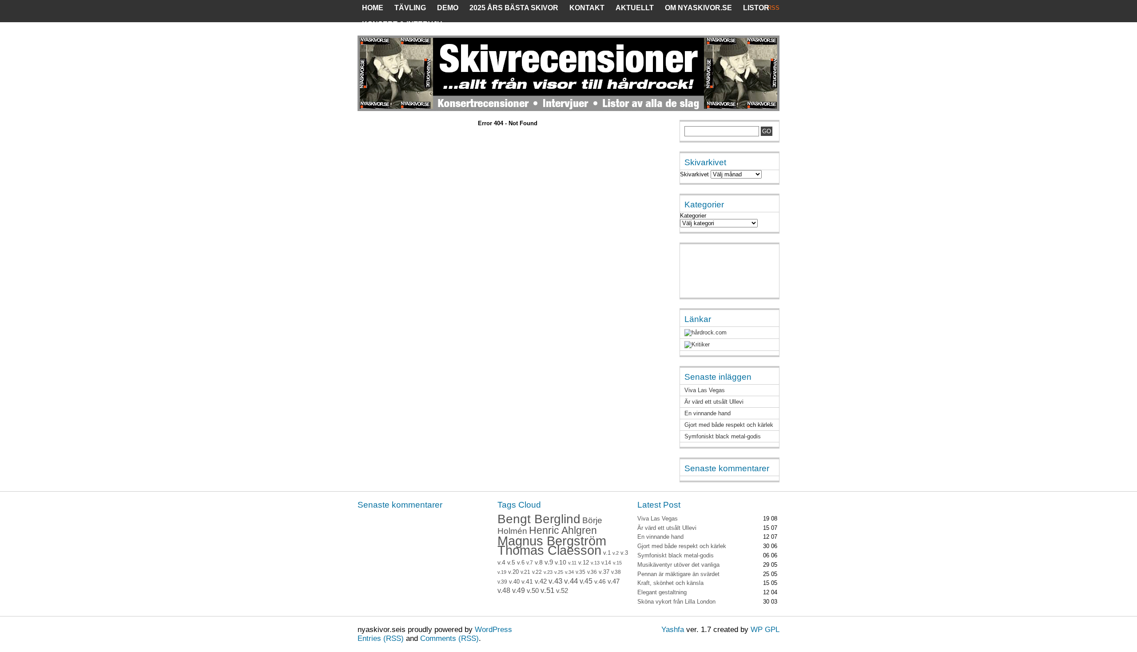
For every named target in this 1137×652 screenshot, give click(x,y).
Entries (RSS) (381, 638)
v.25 (558, 572)
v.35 (580, 572)
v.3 (624, 552)
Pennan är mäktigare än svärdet (678, 574)
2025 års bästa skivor (513, 8)
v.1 (607, 552)
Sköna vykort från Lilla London (676, 601)
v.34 (569, 572)
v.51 (547, 590)
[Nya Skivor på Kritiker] (697, 344)
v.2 (615, 553)
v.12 (583, 563)
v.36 (592, 572)
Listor (756, 8)
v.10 (560, 562)
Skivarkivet (694, 174)
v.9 (549, 562)
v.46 (600, 581)
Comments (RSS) (449, 638)
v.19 (501, 572)
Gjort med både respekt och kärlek (728, 424)
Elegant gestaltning (662, 592)
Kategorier (693, 215)
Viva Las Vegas (704, 390)
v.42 (541, 581)
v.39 (502, 582)
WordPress (493, 629)
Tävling (410, 8)
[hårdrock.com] (705, 332)
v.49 (518, 590)
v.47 (614, 581)
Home (372, 8)
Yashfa (672, 629)
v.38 (616, 572)
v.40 (514, 581)
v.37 (604, 572)
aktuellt (635, 8)
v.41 (527, 581)
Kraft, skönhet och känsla (670, 583)
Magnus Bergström (551, 540)
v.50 (533, 590)
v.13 (595, 562)
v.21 (525, 572)
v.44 (571, 581)
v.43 (555, 581)
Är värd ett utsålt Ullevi (713, 401)
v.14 (606, 563)
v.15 (617, 562)
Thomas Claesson (549, 550)
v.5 (511, 562)
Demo (447, 8)
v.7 (529, 563)
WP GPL (765, 629)
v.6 (521, 563)
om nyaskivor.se (698, 8)
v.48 (503, 590)
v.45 (586, 581)
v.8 (539, 562)
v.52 (562, 590)
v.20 (513, 572)
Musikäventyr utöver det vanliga (678, 564)
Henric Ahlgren (563, 530)
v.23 (548, 572)
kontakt (586, 8)
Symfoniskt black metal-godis (722, 436)
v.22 (537, 572)
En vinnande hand (707, 413)
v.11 (572, 562)
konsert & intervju (402, 24)
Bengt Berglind (538, 519)
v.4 (501, 562)
